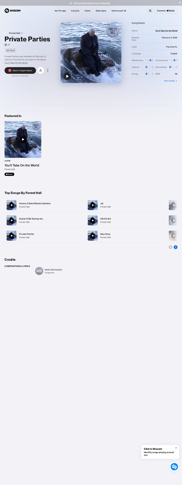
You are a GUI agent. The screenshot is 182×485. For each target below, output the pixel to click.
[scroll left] (170, 247)
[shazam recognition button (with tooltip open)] (174, 466)
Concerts (75, 11)
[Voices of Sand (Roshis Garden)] (43, 205)
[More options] (47, 70)
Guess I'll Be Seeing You (31, 218)
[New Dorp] (124, 236)
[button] (180, 2)
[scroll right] (175, 247)
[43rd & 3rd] (124, 220)
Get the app (60, 11)
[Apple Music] (9, 174)
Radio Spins (101, 11)
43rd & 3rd (105, 218)
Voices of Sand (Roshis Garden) (34, 203)
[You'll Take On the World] (23, 148)
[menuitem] (60, 11)
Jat (101, 203)
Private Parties (26, 234)
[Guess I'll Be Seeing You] (43, 220)
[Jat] (124, 205)
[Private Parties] (67, 76)
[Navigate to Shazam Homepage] (13, 10)
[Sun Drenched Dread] (174, 235)
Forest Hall (24, 206)
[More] (78, 205)
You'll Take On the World (16, 62)
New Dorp (105, 234)
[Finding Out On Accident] (174, 220)
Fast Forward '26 (119, 11)
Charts (87, 11)
